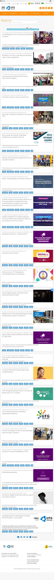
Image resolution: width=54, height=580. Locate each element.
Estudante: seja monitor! (10, 253)
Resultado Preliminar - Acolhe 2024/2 (14, 234)
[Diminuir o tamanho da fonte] (37, 3)
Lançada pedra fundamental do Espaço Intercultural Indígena (15, 77)
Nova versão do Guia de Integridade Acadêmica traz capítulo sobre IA (14, 136)
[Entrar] (1, 1)
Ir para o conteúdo (5, 3)
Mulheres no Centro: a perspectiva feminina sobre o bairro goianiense (16, 56)
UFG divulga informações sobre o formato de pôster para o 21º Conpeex (17, 392)
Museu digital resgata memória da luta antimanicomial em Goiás (15, 294)
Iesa (4, 69)
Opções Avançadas (36, 23)
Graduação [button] (23, 13)
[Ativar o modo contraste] (39, 3)
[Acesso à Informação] (31, 3)
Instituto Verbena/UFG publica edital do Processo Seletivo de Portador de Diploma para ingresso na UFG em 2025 (16, 219)
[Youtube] (46, 8)
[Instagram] (43, 8)
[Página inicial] (3, 9)
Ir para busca (22, 3)
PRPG (12, 48)
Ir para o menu (14, 3)
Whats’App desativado (9, 472)
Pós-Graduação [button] (35, 13)
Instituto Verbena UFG (32, 48)
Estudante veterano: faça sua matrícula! (15, 97)
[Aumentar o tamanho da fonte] (35, 3)
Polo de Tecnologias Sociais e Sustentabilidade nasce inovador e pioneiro (17, 431)
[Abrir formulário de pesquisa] (53, 13)
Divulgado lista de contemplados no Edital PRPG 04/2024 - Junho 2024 (16, 517)
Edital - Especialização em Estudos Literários (17, 178)
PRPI (18, 48)
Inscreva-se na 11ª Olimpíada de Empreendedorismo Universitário (13, 273)
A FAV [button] (5, 13)
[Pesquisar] (39, 22)
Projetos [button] (46, 13)
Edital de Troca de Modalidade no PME (15, 451)
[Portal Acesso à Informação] (49, 548)
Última (30, 537)
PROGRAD (5, 48)
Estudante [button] (13, 13)
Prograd (5, 128)
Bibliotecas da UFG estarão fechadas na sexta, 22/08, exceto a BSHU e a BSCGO (17, 315)
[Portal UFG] (10, 9)
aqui (7, 244)
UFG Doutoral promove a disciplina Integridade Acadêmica (14, 412)
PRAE (23, 48)
